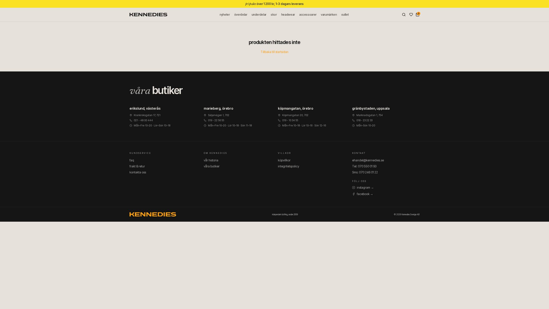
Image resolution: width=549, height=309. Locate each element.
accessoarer (308, 14)
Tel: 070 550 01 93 (364, 166)
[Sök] (404, 14)
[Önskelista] (411, 14)
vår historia (211, 160)
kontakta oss (138, 172)
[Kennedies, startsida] (148, 14)
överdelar (240, 14)
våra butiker (212, 166)
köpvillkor (284, 160)
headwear (288, 14)
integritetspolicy (288, 166)
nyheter (225, 14)
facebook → (365, 194)
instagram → (365, 187)
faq (132, 160)
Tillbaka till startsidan (274, 52)
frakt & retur (137, 166)
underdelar (259, 14)
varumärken (329, 14)
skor (274, 14)
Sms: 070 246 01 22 (365, 172)
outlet (345, 14)
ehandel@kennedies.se (368, 160)
